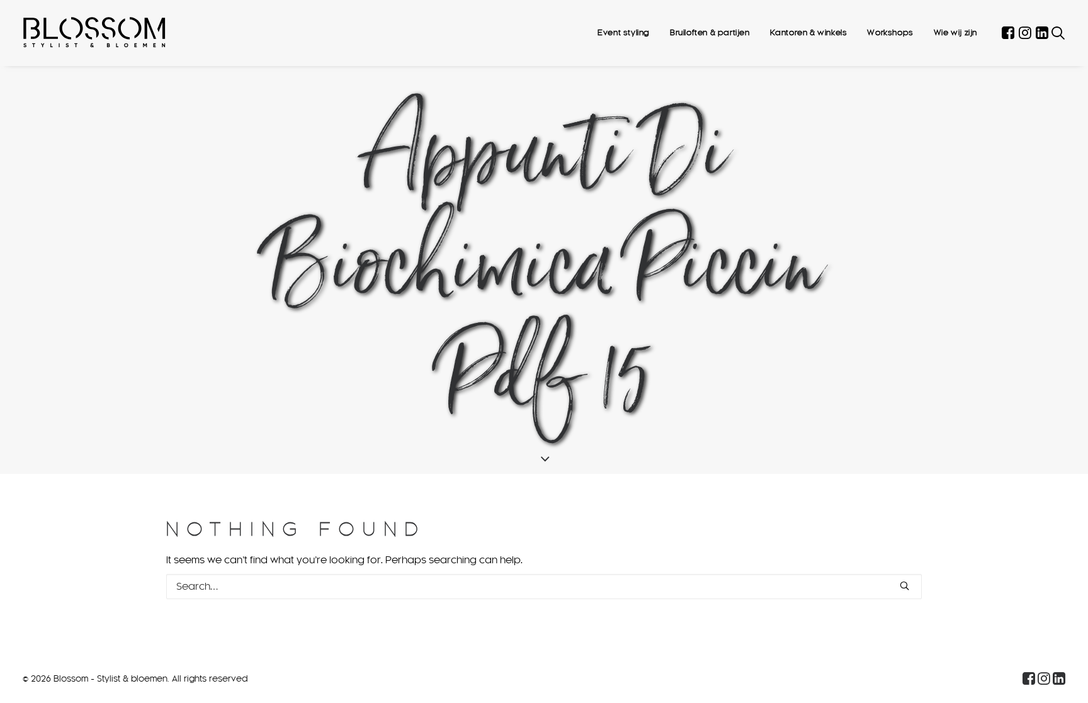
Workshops (890, 32)
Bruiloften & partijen (710, 32)
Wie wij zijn (955, 32)
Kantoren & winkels (808, 32)
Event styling (624, 32)
